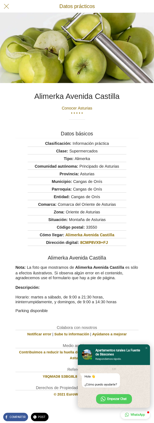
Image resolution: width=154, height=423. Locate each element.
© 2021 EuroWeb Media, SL (77, 394)
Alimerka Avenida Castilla (89, 235)
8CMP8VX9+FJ (94, 242)
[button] (146, 348)
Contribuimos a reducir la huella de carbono (57, 352)
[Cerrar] (6, 6)
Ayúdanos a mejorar (109, 334)
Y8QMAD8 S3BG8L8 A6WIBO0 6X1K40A (77, 376)
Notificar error (39, 334)
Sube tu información (71, 334)
